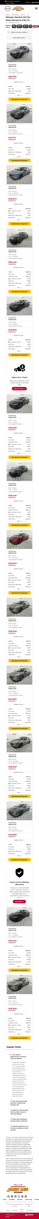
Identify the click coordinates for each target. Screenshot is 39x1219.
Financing (28, 1199)
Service (19, 1199)
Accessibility (30, 1210)
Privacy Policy (22, 1210)
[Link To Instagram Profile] (22, 1196)
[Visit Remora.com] (29, 1215)
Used (4, 1199)
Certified (12, 1199)
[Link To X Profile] (12, 1196)
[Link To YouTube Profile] (19, 1196)
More (18, 95)
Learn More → (19, 901)
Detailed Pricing (18, 82)
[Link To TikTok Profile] (25, 1196)
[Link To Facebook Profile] (8, 1196)
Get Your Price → (19, 388)
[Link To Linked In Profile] (15, 1196)
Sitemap (14, 1210)
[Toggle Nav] (36, 8)
